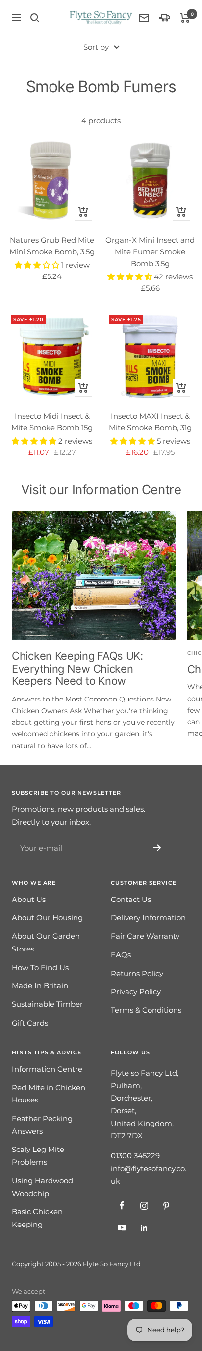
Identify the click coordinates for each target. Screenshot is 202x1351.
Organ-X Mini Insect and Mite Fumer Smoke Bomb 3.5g (150, 251)
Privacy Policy (136, 991)
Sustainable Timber (47, 1004)
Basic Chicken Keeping (37, 1218)
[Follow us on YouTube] (122, 1228)
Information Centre (47, 1069)
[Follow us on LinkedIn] (144, 1228)
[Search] (34, 17)
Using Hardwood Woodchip (42, 1187)
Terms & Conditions (146, 1010)
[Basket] (185, 18)
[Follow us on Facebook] (122, 1206)
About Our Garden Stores (46, 942)
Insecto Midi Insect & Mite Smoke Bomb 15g (52, 421)
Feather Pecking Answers (42, 1125)
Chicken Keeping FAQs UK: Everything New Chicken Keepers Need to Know (77, 668)
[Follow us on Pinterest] (166, 1206)
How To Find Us (40, 967)
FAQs (121, 954)
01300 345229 (135, 1155)
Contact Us (131, 899)
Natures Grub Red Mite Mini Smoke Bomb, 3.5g (52, 245)
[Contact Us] (144, 18)
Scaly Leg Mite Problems (38, 1156)
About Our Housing (47, 917)
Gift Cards (30, 1022)
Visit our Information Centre (101, 489)
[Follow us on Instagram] (144, 1206)
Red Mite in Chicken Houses (48, 1094)
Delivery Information (148, 917)
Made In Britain (40, 985)
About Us (29, 899)
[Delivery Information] (164, 17)
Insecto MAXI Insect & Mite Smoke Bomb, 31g (150, 421)
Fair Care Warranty (145, 936)
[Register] (157, 847)
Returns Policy (137, 973)
